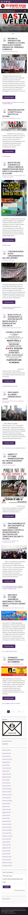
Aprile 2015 (5, 765)
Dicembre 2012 (6, 827)
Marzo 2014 (5, 782)
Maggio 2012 (5, 847)
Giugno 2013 (5, 809)
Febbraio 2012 (5, 856)
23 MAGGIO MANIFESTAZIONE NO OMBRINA (16, 659)
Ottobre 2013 (5, 797)
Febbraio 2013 (5, 821)
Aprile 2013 (5, 815)
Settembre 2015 (6, 759)
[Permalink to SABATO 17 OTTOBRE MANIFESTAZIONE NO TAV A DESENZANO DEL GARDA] (14, 485)
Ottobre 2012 (5, 833)
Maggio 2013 (5, 812)
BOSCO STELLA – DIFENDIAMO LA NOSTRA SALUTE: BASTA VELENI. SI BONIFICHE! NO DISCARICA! (12, 320)
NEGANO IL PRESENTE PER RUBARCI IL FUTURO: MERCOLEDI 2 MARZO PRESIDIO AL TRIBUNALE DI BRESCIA (13, 43)
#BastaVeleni (7, 102)
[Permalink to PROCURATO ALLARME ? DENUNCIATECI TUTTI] (14, 413)
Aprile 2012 (5, 850)
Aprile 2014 (5, 780)
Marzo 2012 (5, 853)
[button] (3, 22)
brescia (19, 307)
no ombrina (7, 651)
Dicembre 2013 (6, 791)
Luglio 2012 (5, 842)
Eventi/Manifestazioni (13, 51)
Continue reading (8, 97)
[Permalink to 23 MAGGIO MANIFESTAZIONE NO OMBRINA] (14, 671)
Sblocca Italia (13, 651)
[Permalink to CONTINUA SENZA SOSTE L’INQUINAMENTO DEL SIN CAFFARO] (14, 272)
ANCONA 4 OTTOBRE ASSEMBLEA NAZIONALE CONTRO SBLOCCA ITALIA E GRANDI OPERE (13, 600)
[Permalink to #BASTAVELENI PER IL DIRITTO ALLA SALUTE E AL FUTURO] (14, 126)
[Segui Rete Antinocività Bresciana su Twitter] (6, 1)
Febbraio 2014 (5, 785)
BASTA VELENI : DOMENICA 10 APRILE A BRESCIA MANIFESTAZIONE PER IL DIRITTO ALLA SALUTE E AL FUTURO (13, 168)
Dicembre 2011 (6, 862)
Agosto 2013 (5, 803)
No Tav (13, 542)
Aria (13, 175)
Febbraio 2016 (5, 753)
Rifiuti (19, 118)
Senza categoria (10, 177)
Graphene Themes (12, 913)
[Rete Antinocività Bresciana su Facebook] (4, 1)
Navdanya (6, 51)
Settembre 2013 (6, 800)
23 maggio (6, 703)
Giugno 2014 (5, 774)
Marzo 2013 (5, 818)
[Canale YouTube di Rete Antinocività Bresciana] (9, 1)
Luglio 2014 (5, 771)
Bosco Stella (14, 386)
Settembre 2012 (6, 836)
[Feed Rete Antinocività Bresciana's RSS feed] (2, 1)
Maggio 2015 (5, 762)
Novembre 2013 (6, 794)
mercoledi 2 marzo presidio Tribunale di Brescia (13, 103)
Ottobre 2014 (5, 768)
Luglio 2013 (5, 806)
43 (19, 711)
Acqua (10, 175)
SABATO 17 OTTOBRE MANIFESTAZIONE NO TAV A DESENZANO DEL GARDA (13, 458)
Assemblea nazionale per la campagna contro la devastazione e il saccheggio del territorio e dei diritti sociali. (12, 587)
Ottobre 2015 (5, 756)
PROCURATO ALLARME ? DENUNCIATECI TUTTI (11, 395)
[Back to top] (24, 911)
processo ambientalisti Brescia (17, 448)
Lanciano (12, 703)
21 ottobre (7, 448)
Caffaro (4, 308)
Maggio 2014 (5, 777)
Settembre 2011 (6, 865)
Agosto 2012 (5, 839)
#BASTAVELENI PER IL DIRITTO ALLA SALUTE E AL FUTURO (11, 24)
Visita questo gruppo (19, 890)
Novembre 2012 (6, 830)
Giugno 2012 (5, 845)
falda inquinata (10, 308)
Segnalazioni (21, 401)
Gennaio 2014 (5, 788)
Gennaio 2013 (5, 824)
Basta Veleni (14, 307)
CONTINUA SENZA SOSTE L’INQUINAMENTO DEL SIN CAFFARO (13, 254)
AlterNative (14, 540)
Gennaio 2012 (5, 859)
